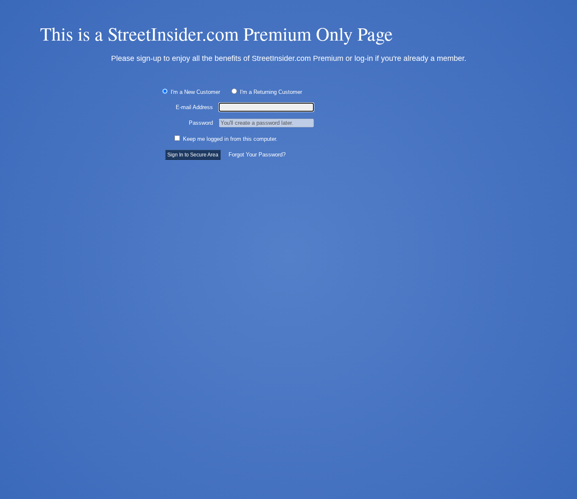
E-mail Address (194, 107)
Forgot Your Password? (257, 154)
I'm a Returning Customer (270, 92)
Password (201, 123)
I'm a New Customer (194, 92)
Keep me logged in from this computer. (229, 139)
